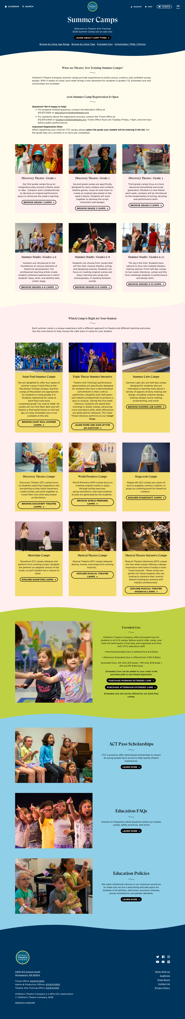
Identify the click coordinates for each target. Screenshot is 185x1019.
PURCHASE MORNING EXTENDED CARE (129, 680)
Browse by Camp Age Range (55, 44)
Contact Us (164, 984)
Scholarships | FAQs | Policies (130, 44)
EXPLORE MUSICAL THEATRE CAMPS (92, 575)
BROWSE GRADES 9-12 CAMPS (144, 284)
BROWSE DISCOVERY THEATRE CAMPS (39, 505)
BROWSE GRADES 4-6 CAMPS (37, 287)
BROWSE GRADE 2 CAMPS (91, 208)
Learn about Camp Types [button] (91, 37)
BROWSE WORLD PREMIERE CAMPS (92, 502)
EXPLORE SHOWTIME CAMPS (37, 579)
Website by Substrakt (25, 1002)
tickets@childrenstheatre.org (71, 119)
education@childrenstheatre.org (72, 112)
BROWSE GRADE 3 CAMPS (145, 205)
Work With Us (162, 971)
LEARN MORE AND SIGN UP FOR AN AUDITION (92, 426)
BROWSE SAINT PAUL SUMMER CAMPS (39, 423)
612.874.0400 (37, 981)
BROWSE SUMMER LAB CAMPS (145, 407)
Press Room (163, 980)
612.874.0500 (53, 984)
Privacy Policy (162, 988)
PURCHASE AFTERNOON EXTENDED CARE (130, 687)
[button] (92, 755)
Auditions (165, 975)
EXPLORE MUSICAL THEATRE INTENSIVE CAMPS (146, 590)
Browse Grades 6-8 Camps (91, 287)
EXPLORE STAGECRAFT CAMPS (145, 497)
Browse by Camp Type (83, 44)
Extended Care (105, 44)
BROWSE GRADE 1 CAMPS (38, 202)
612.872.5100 (52, 988)
